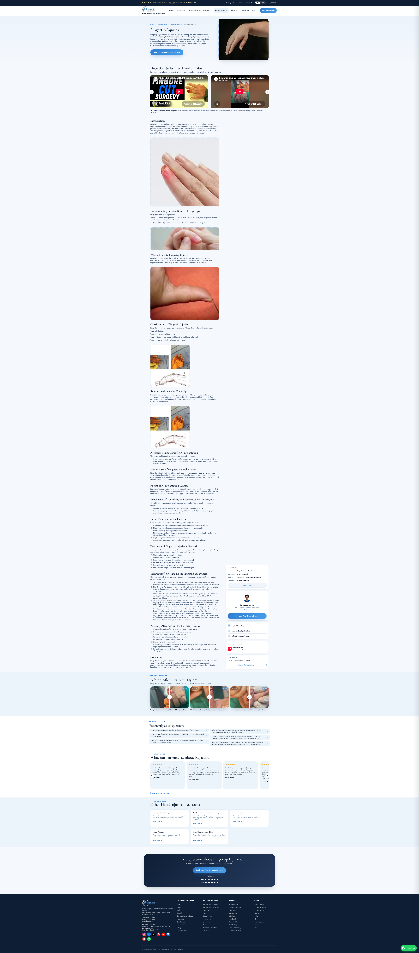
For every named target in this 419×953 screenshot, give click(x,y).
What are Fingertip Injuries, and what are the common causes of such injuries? (175, 730)
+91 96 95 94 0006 (148, 919)
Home (171, 10)
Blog (253, 10)
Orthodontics (233, 913)
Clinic (257, 900)
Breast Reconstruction (210, 928)
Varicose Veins (182, 931)
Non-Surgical (193, 10)
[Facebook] (149, 934)
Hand (204, 913)
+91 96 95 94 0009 (148, 917)
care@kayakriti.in (147, 921)
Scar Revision (181, 922)
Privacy (256, 925)
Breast (179, 907)
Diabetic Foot (207, 916)
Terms (256, 928)
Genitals (179, 913)
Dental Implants (233, 904)
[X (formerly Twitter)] (154, 934)
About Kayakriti (259, 904)
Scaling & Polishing (235, 928)
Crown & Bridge (234, 922)
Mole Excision (181, 925)
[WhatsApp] (149, 939)
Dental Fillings (233, 925)
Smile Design (233, 910)
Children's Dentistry (235, 931)
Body (178, 910)
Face (178, 904)
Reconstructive (220, 10)
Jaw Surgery (206, 922)
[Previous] (151, 775)
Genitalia (206, 931)
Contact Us (248, 3)
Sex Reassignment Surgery (185, 916)
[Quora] (144, 939)
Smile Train (244, 10)
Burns (204, 925)
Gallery (228, 3)
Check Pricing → (247, 585)
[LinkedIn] (168, 934)
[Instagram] (144, 934)
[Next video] (267, 92)
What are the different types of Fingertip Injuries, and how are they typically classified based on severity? (177, 735)
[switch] (260, 2)
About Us (180, 10)
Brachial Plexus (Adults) (210, 904)
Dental (233, 10)
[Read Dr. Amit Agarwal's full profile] (247, 598)
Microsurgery (207, 919)
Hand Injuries (175, 25)
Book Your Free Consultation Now (167, 52)
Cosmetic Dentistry (235, 907)
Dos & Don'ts (238, 3)
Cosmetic (206, 10)
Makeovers (180, 919)
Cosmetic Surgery (185, 900)
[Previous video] (151, 92)
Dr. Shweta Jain (259, 910)
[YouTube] (163, 934)
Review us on (156, 793)
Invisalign (232, 916)
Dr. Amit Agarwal (260, 907)
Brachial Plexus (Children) (211, 907)
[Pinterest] (158, 934)
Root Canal (232, 919)
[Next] (267, 775)
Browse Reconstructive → (247, 665)
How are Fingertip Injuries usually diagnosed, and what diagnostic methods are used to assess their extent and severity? (177, 741)
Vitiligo (179, 928)
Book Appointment (268, 10)
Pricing (256, 913)
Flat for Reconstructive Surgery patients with (169, 3)
